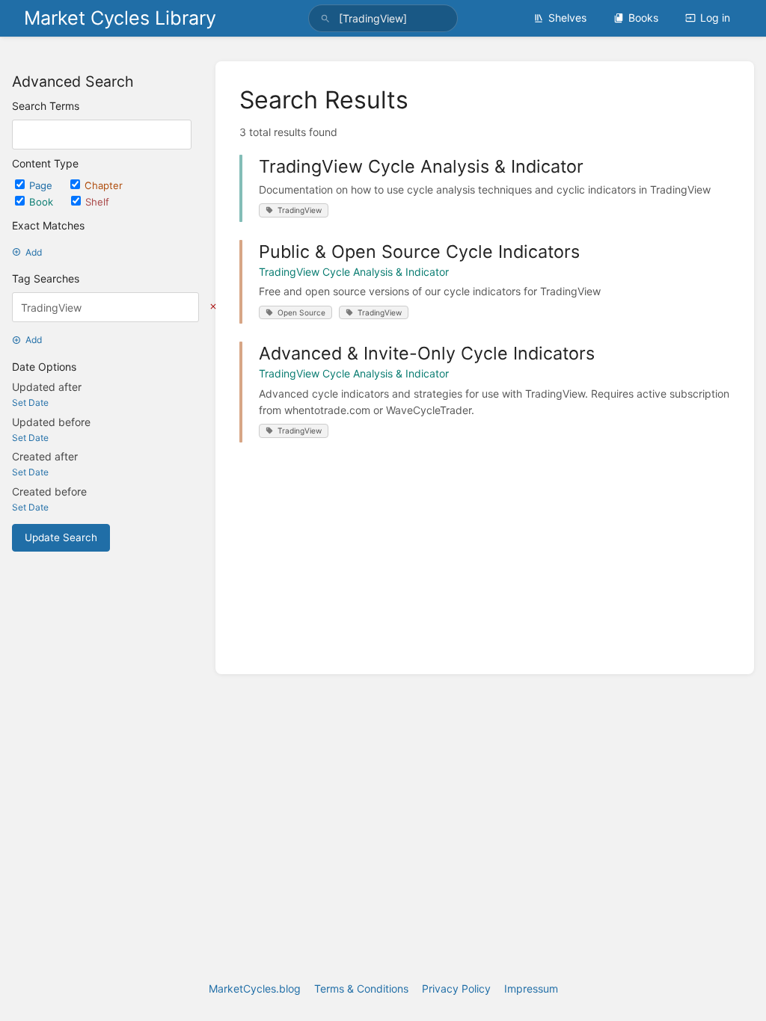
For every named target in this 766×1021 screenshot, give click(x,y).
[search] (383, 18)
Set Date (30, 402)
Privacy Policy (456, 988)
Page (42, 185)
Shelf (97, 202)
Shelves (567, 17)
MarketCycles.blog (255, 988)
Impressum (531, 988)
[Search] (325, 18)
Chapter (104, 185)
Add (33, 252)
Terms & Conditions (361, 988)
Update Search (61, 537)
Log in (715, 17)
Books (643, 17)
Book (42, 202)
